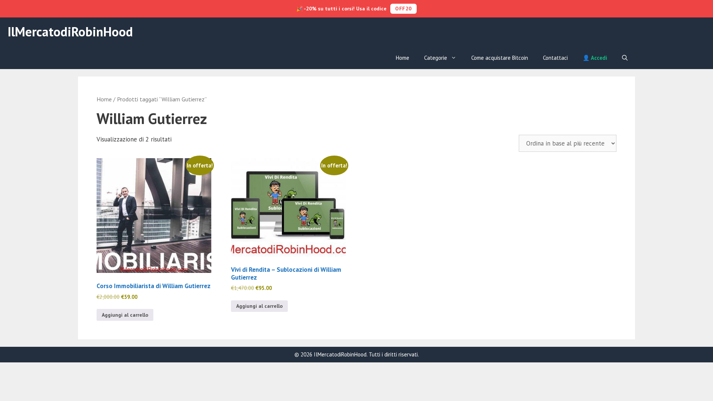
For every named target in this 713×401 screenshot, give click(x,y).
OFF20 (403, 8)
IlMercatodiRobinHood (70, 31)
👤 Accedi (595, 57)
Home (402, 57)
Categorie (435, 57)
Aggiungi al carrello (125, 315)
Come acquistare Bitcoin (499, 57)
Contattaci (555, 57)
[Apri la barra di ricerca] (625, 58)
